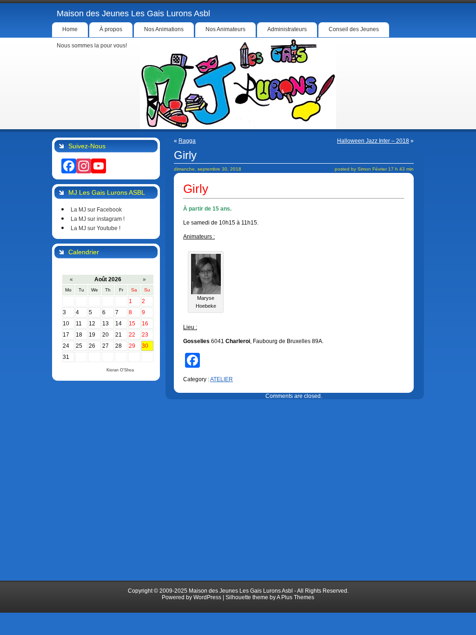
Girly (185, 155)
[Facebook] (68, 166)
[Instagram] (83, 166)
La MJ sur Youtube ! (95, 228)
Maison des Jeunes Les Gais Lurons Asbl (133, 13)
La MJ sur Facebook (96, 209)
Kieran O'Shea (120, 370)
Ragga (187, 141)
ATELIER (221, 379)
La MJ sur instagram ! (98, 219)
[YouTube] (98, 166)
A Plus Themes (295, 597)
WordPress (207, 597)
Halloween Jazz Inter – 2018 (373, 141)
